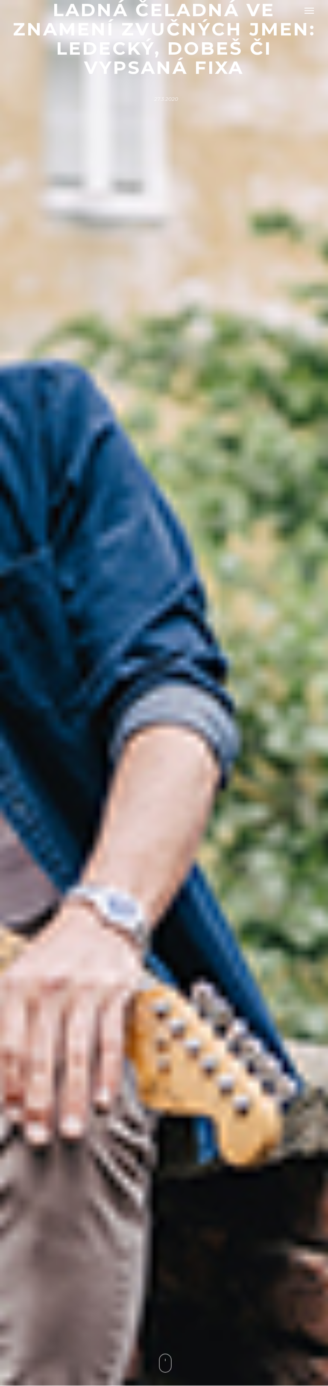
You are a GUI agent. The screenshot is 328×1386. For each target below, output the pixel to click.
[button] (309, 10)
